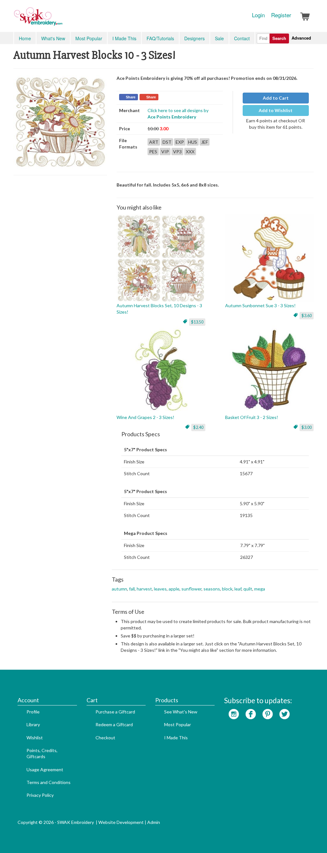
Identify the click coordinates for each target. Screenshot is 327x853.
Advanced (301, 38)
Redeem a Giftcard (114, 724)
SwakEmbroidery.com (61, 19)
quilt (247, 588)
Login (258, 15)
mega (259, 588)
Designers (194, 38)
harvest (144, 588)
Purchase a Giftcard (115, 711)
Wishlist (35, 737)
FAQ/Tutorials (160, 38)
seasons (211, 588)
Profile (33, 711)
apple (174, 588)
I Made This (124, 38)
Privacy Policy (40, 795)
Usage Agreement (45, 769)
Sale (219, 38)
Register (281, 15)
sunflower (191, 588)
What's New (53, 38)
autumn (119, 588)
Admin (153, 822)
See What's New (180, 711)
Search (279, 38)
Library (33, 724)
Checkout (105, 737)
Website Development (121, 822)
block (227, 588)
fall (132, 588)
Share (130, 97)
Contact (242, 38)
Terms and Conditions (49, 782)
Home (25, 38)
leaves (160, 588)
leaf (237, 588)
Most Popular (88, 38)
